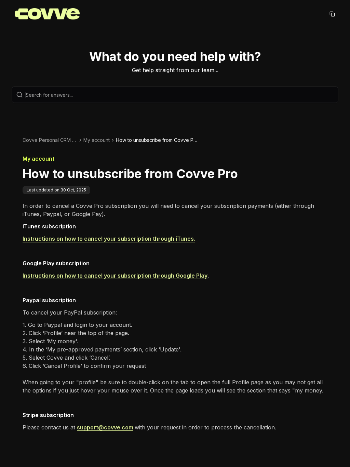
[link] (157, 140)
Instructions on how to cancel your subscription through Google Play (115, 275)
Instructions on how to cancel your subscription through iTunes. (109, 238)
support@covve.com (105, 427)
